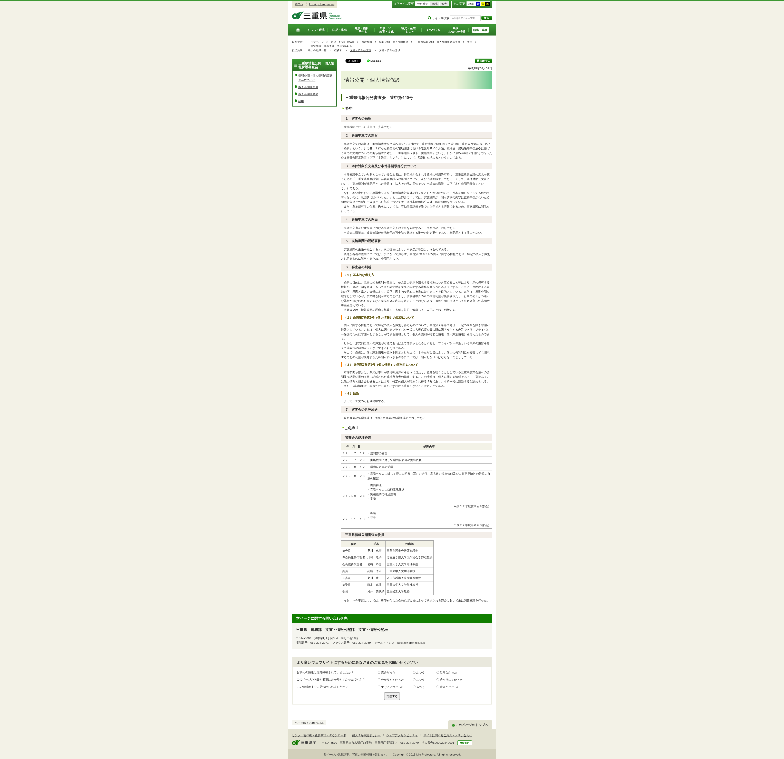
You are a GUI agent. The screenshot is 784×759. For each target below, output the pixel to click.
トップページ (316, 41)
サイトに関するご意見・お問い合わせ (447, 735)
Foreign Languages (321, 4)
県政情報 (367, 41)
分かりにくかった (451, 679)
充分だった (388, 672)
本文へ (299, 4)
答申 (470, 41)
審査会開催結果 (308, 94)
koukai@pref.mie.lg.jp (411, 642)
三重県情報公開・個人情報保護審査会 (437, 41)
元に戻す (423, 4)
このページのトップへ (472, 725)
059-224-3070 (409, 742)
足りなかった (448, 672)
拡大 (444, 4)
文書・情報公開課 (360, 50)
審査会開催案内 (308, 87)
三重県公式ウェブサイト (317, 15)
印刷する (483, 61)
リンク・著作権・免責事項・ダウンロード (319, 735)
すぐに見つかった (392, 687)
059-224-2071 (319, 642)
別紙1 (379, 418)
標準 (471, 4)
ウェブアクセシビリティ (402, 735)
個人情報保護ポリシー (366, 735)
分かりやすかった (392, 679)
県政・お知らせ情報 (343, 41)
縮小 (435, 4)
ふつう (420, 672)
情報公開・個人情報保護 (393, 41)
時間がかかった (450, 687)
